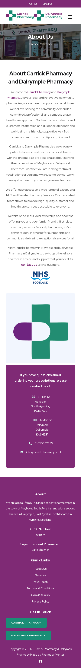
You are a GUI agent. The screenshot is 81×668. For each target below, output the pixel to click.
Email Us (47, 3)
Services (40, 575)
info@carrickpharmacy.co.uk (44, 452)
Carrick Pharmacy (39, 92)
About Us (41, 569)
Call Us (33, 3)
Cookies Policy (40, 595)
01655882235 (44, 443)
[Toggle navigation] (70, 17)
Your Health (40, 582)
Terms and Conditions (40, 588)
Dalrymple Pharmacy (28, 635)
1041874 (40, 535)
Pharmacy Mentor (53, 655)
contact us (29, 265)
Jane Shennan (41, 550)
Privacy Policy (40, 601)
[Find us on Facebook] (40, 661)
